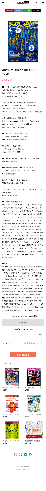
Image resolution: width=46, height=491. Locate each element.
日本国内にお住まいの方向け (23, 329)
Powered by (20, 470)
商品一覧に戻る (23, 355)
